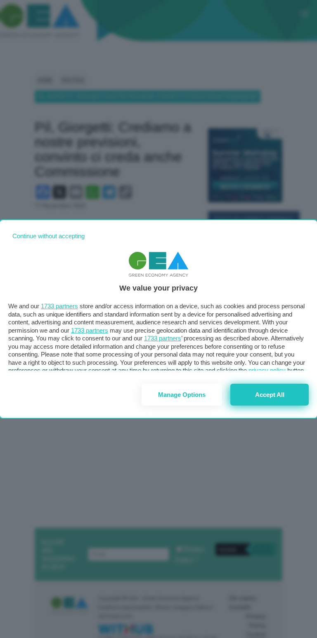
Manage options (182, 394)
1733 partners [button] (59, 306)
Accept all (269, 394)
